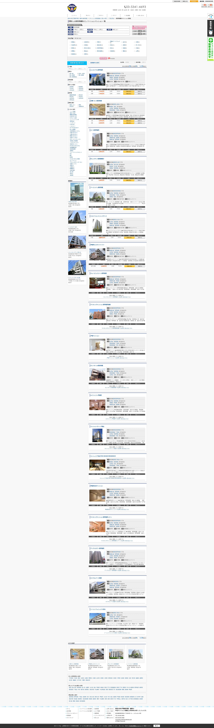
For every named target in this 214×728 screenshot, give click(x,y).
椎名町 (122, 696)
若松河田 (92, 689)
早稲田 (117, 280)
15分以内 (72, 90)
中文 (193, 6)
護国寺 (94, 699)
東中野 (139, 696)
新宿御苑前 (113, 687)
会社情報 (69, 711)
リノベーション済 (74, 119)
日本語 (194, 4)
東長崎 (141, 699)
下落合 (117, 110)
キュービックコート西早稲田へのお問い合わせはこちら (117, 297)
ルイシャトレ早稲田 (96, 395)
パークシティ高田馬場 (96, 187)
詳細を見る (128, 91)
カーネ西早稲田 (94, 130)
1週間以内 (81, 106)
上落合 (117, 104)
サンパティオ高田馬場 (96, 365)
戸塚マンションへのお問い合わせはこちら (117, 358)
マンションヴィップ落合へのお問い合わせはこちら (117, 448)
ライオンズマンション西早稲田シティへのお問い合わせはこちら (117, 540)
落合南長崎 (118, 689)
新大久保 (87, 48)
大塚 (138, 48)
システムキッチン (74, 142)
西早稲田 (118, 73)
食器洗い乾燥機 (74, 140)
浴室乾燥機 (72, 149)
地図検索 (96, 713)
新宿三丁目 (119, 687)
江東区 (94, 678)
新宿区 (114, 73)
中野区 (118, 678)
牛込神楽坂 (102, 689)
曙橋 (123, 689)
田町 (99, 42)
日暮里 (112, 51)
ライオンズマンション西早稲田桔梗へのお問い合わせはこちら (117, 328)
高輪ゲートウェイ (115, 42)
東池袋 (75, 699)
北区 (130, 678)
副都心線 (112, 75)
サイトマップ (70, 717)
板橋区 (137, 678)
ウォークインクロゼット (76, 152)
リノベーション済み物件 (86, 708)
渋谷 (112, 45)
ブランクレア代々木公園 (74, 277)
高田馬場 (100, 48)
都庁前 (82, 689)
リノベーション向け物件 (86, 711)
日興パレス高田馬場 (96, 100)
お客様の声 (109, 715)
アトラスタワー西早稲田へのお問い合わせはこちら (117, 570)
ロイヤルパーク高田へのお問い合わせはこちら (117, 601)
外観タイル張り (74, 137)
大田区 (106, 678)
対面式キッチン (74, 144)
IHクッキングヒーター (75, 139)
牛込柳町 (97, 689)
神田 (86, 54)
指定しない (72, 104)
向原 (126, 699)
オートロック (73, 160)
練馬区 (141, 678)
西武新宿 (71, 689)
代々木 (138, 45)
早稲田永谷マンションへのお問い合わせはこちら (117, 509)
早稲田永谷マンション (96, 486)
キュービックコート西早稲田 (98, 273)
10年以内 (72, 98)
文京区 (82, 678)
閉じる (156, 725)
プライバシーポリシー (72, 713)
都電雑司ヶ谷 (133, 696)
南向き (71, 173)
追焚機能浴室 (73, 147)
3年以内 (81, 95)
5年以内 (71, 96)
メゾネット (72, 122)
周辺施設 (109, 713)
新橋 (73, 42)
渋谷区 (115, 678)
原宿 (125, 45)
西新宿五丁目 (112, 689)
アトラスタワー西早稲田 (97, 548)
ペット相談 (72, 111)
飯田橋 (132, 687)
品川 (125, 42)
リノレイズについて (99, 715)
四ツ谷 (83, 687)
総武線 (111, 166)
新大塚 (70, 701)
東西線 (111, 77)
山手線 (111, 79)
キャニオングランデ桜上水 (75, 252)
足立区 (70, 680)
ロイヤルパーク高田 (96, 578)
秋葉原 (73, 54)
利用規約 (69, 715)
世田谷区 (110, 678)
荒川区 (133, 678)
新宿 (73, 48)
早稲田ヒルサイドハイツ (97, 244)
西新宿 (124, 687)
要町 (98, 699)
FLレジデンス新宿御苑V (97, 158)
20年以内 (72, 100)
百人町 (117, 162)
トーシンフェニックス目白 (97, 609)
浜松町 (86, 42)
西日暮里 (100, 51)
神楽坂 (102, 687)
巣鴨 (73, 51)
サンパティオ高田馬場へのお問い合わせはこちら (117, 387)
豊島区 (114, 581)
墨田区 (90, 678)
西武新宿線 (112, 110)
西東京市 (88, 680)
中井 (117, 345)
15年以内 (81, 98)
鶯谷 (125, 51)
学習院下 (118, 585)
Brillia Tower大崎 (73, 201)
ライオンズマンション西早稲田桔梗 (100, 304)
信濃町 (87, 687)
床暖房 (71, 150)
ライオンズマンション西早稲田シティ (101, 517)
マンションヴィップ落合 (97, 426)
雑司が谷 (97, 696)
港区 (79, 678)
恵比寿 (100, 45)
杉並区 (122, 678)
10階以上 (72, 167)
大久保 (115, 166)
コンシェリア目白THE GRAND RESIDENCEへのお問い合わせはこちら (117, 478)
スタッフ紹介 (110, 711)
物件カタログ (110, 717)
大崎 (138, 42)
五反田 (74, 45)
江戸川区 (79, 680)
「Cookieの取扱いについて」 (135, 725)
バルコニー (72, 126)
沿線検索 (96, 708)
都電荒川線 (112, 137)
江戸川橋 (130, 699)
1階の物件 (72, 170)
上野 (138, 51)
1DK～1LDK (82, 73)
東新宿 (141, 687)
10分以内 (81, 88)
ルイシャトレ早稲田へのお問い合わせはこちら (117, 418)
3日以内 (71, 106)
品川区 (98, 678)
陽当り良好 (72, 113)
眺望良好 (72, 121)
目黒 (86, 45)
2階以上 (72, 165)
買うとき (96, 717)
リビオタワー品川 (73, 227)
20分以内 (81, 90)
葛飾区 (74, 680)
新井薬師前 (82, 701)
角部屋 (71, 175)
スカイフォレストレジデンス (98, 216)
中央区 (75, 678)
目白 (112, 48)
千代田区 (71, 678)
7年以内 (81, 96)
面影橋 (117, 137)
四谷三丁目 (107, 687)
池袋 (125, 48)
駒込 (86, 51)
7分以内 (71, 88)
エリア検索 (97, 711)
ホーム (68, 708)
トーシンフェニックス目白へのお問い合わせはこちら (117, 633)
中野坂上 (119, 699)
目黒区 (102, 678)
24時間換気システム (75, 131)
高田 (117, 581)
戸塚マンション (94, 335)
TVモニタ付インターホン (76, 162)
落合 (115, 106)
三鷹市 (83, 680)
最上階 (71, 172)
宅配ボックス (73, 163)
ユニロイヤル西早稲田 (96, 70)
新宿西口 (87, 689)
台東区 (86, 678)
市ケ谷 (128, 687)
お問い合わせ (110, 708)
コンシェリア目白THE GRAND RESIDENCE (103, 456)
